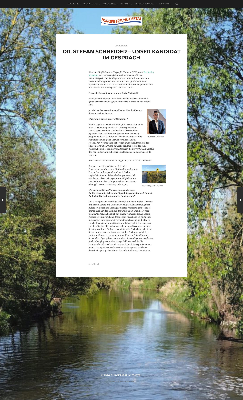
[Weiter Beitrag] (240, 200)
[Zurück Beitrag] (3, 200)
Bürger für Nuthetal (126, 375)
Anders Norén (127, 381)
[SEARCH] (176, 4)
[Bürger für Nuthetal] (121, 21)
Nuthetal (95, 264)
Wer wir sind (90, 4)
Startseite (73, 4)
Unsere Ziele (109, 4)
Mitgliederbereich (144, 4)
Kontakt (125, 4)
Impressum (164, 4)
